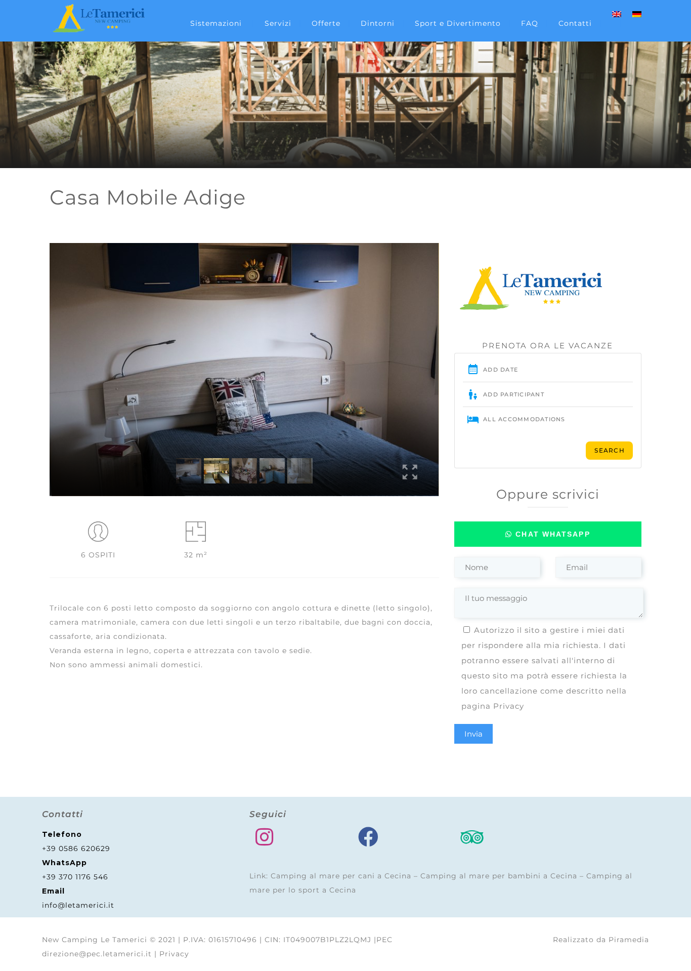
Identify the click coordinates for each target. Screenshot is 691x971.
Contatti (575, 23)
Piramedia (629, 939)
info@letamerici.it (78, 905)
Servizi (278, 23)
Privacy (508, 706)
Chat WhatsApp (551, 534)
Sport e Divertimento (458, 23)
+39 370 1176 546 (75, 876)
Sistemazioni (216, 23)
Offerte (326, 23)
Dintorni (378, 23)
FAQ (529, 23)
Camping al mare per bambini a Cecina (498, 875)
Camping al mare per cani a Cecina (341, 875)
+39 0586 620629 (76, 848)
